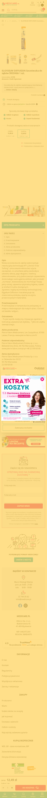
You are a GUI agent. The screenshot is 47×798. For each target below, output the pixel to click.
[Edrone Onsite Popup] (23, 399)
